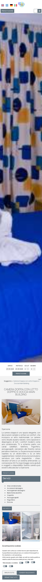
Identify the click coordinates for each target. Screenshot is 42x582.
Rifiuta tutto (9, 573)
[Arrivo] (10, 369)
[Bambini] (33, 369)
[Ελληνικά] (7, 5)
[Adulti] (27, 369)
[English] (2, 5)
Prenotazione (7, 11)
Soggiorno (8, 381)
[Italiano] (16, 5)
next (39, 379)
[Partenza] (19, 369)
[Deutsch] (11, 5)
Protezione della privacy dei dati (22, 559)
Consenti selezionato (26, 573)
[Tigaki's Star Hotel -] (21, 4)
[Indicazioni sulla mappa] (36, 11)
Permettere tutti (11, 577)
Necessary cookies (10, 563)
